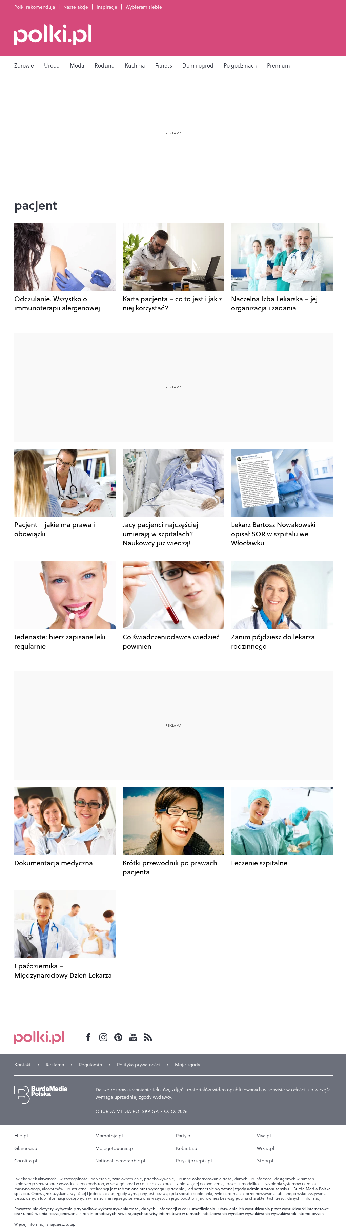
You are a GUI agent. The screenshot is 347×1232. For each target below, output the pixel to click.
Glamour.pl (26, 1148)
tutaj (70, 1224)
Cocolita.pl (25, 1160)
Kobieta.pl (187, 1148)
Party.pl (184, 1135)
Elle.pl (21, 1135)
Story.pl (265, 1160)
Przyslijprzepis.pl (194, 1160)
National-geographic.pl (120, 1160)
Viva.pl (264, 1135)
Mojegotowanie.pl (115, 1148)
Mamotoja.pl (109, 1135)
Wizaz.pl (265, 1148)
